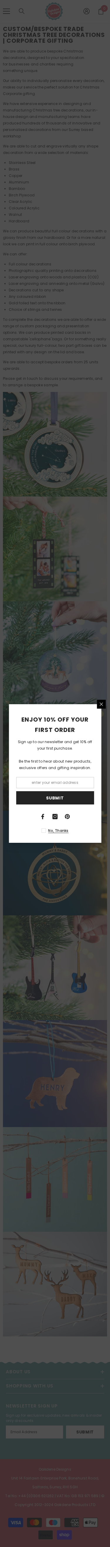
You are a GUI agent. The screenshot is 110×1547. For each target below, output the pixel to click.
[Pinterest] (67, 816)
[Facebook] (43, 816)
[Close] (101, 704)
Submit (55, 798)
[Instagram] (55, 816)
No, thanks (58, 830)
